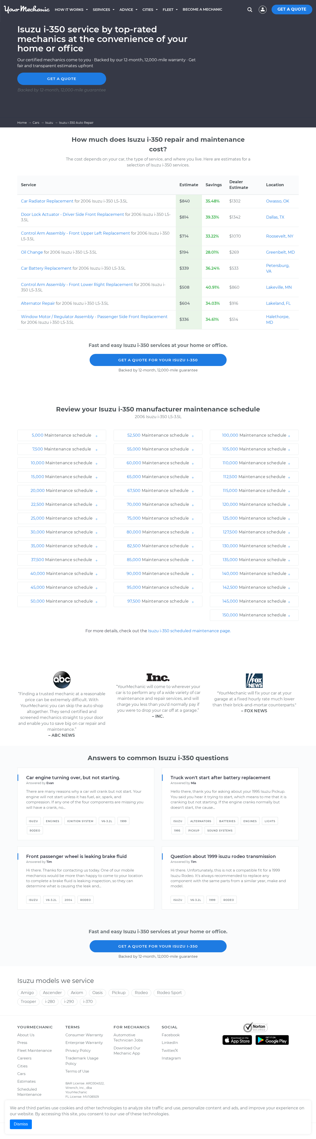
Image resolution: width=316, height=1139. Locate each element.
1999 (123, 821)
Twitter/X (170, 1050)
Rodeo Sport (169, 992)
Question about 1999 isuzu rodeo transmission (223, 856)
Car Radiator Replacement (48, 201)
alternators (200, 821)
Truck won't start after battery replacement (221, 777)
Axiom (77, 992)
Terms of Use (77, 1071)
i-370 (88, 1001)
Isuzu (33, 821)
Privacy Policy (78, 1050)
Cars (21, 1073)
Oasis (97, 992)
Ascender (52, 992)
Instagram (171, 1058)
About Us (25, 1035)
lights (270, 821)
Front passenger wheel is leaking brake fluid (76, 856)
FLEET (168, 9)
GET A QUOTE (291, 9)
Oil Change (32, 252)
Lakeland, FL (278, 303)
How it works (69, 9)
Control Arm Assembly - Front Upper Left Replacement (76, 233)
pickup (193, 830)
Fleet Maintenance (34, 1050)
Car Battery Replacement (47, 268)
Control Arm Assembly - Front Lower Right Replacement (77, 284)
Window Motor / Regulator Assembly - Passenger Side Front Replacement (94, 316)
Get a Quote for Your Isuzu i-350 (158, 360)
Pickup (119, 992)
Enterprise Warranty (84, 1042)
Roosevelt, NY (279, 236)
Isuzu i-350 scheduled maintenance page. (189, 631)
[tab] (61, 435)
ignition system (80, 821)
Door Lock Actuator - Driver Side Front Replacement (73, 214)
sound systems (220, 830)
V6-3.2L (106, 821)
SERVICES (101, 9)
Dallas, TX (275, 217)
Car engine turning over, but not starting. (73, 777)
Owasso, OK (277, 201)
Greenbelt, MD (280, 252)
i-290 (69, 1001)
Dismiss (21, 1124)
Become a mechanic (202, 9)
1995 (177, 830)
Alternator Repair (38, 303)
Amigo (27, 992)
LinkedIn (170, 1042)
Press (22, 1042)
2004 (68, 900)
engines (52, 821)
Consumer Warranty (84, 1035)
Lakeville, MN (279, 287)
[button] (61, 435)
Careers (24, 1058)
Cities (147, 9)
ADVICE (126, 9)
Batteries (227, 821)
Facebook (171, 1035)
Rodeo (35, 830)
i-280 (50, 1001)
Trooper (28, 1001)
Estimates (26, 1081)
